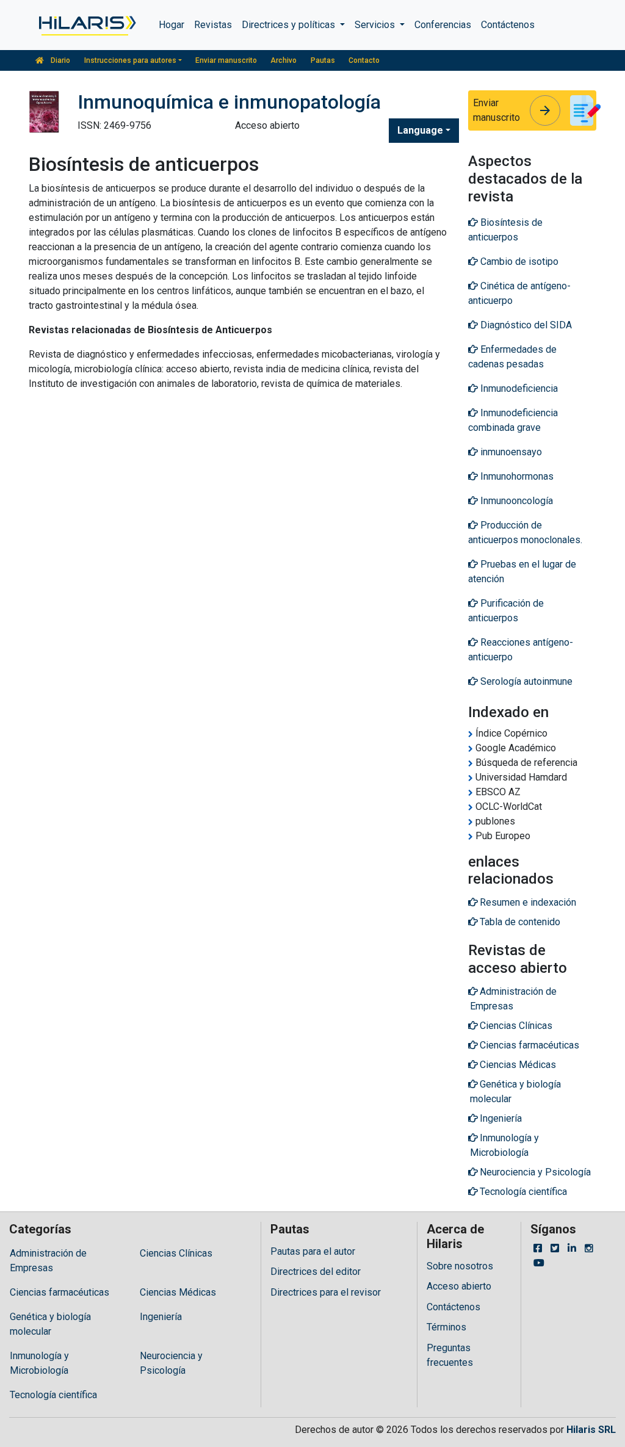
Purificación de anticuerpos (506, 610)
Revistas (213, 25)
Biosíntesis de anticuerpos (505, 230)
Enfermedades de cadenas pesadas (512, 357)
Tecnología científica (53, 1395)
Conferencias (442, 25)
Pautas (323, 60)
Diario (59, 60)
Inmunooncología (515, 501)
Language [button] (420, 130)
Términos (446, 1327)
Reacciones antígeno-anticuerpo (520, 650)
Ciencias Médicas (178, 1292)
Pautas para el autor (312, 1251)
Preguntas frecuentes (450, 1355)
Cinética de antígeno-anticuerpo (519, 293)
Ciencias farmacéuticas (59, 1292)
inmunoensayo (510, 452)
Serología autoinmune (525, 681)
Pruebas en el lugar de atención (522, 571)
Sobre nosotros (460, 1266)
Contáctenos (508, 25)
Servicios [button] (376, 25)
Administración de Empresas (48, 1260)
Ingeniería (161, 1317)
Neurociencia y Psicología (171, 1363)
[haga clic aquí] (86, 25)
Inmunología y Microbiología (39, 1363)
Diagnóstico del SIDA (525, 325)
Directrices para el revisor (325, 1292)
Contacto (364, 60)
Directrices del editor (315, 1271)
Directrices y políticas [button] (290, 25)
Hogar (171, 25)
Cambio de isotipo (518, 261)
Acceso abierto (459, 1286)
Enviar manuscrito (226, 60)
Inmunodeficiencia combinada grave (513, 420)
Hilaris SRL (591, 1429)
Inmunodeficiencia (518, 388)
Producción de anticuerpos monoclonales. (525, 532)
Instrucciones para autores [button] (130, 60)
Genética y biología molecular (50, 1324)
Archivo (283, 60)
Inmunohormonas (516, 476)
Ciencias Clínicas (176, 1253)
